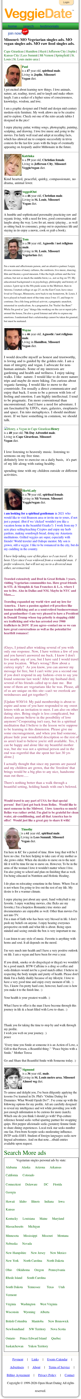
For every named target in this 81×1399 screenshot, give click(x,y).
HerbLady (29, 490)
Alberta (44, 1312)
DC (46, 1184)
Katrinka (28, 156)
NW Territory (37, 1329)
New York (12, 1260)
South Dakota (14, 1287)
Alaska (26, 1167)
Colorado (28, 1175)
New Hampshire (16, 1253)
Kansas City (11, 55)
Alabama (11, 1167)
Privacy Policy (47, 1375)
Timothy (26, 829)
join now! (15, 33)
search (28, 26)
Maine (43, 1218)
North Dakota (55, 1260)
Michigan (34, 1226)
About (36, 1367)
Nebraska (11, 1243)
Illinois (35, 1201)
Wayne (26, 330)
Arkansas (55, 1167)
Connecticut (13, 1184)
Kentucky (12, 1218)
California (12, 1175)
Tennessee (34, 1287)
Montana (62, 1235)
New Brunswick (58, 1321)
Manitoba (37, 1321)
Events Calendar (57, 1359)
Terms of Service (59, 1367)
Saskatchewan (14, 1346)
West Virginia (48, 1304)
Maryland (58, 1218)
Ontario (10, 1338)
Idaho (23, 1201)
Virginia (11, 1304)
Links (35, 1359)
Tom (25, 239)
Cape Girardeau (14, 51)
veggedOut (29, 191)
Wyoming (29, 1312)
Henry (55, 428)
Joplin (71, 51)
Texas (50, 1287)
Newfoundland (15, 1329)
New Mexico (58, 1253)
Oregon (39, 1270)
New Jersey (38, 1253)
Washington (28, 1304)
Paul (25, 66)
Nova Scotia (58, 1329)
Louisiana (29, 1218)
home (12, 26)
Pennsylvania (57, 1270)
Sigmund (28, 1069)
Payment (17, 1359)
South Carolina (36, 1278)
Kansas (10, 1209)
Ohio (9, 1270)
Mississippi (30, 1235)
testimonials (49, 26)
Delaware (31, 1184)
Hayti (43, 51)
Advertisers (17, 1367)
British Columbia (16, 1321)
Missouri (47, 1235)
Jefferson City (57, 51)
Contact (69, 1375)
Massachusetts (14, 1226)
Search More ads (25, 1152)
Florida (57, 1184)
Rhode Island (14, 1278)
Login (66, 2)
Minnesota (12, 1235)
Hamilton (31, 51)
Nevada (27, 1243)
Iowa (61, 1201)
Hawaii (10, 1201)
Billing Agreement (18, 1375)
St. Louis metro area (25, 59)
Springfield (62, 55)
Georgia (11, 1192)
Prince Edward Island (33, 1338)
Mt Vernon (46, 55)
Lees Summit (29, 55)
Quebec (56, 1338)
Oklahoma (23, 1270)
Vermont (11, 1295)
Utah (62, 1287)
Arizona (40, 1167)
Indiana (49, 1201)
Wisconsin (12, 1312)
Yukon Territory (38, 1346)
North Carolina (32, 1260)
